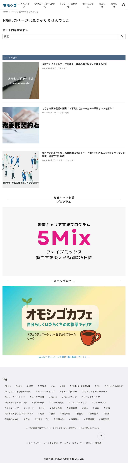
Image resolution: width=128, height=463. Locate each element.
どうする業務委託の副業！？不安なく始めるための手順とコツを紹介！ (78, 108)
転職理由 (75, 419)
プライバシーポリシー (82, 443)
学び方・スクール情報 (44, 5)
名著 (97, 408)
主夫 (43, 408)
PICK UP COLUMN (81, 385)
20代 (8, 385)
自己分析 (94, 413)
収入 (86, 408)
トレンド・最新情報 (68, 5)
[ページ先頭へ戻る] (101, 436)
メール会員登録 (50, 443)
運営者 (98, 443)
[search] (122, 36)
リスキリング (12, 408)
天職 (108, 408)
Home (5, 11)
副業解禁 (73, 408)
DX (63, 385)
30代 (19, 385)
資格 (28, 419)
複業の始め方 (12, 419)
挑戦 (53, 413)
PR (98, 385)
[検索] (124, 5)
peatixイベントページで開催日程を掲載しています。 (64, 356)
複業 (107, 413)
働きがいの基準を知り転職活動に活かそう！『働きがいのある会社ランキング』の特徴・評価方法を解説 (84, 154)
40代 (31, 385)
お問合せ (114, 5)
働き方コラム (88, 5)
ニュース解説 (57, 402)
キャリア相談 (38, 396)
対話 (42, 413)
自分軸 (80, 413)
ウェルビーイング (46, 391)
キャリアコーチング (15, 396)
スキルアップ (24, 5)
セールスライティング (16, 402)
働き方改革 (57, 408)
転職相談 (90, 419)
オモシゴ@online (70, 391)
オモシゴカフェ (34, 443)
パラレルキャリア (78, 402)
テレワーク (39, 402)
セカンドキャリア (91, 396)
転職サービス (43, 419)
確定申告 (66, 413)
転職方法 (60, 419)
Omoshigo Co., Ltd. (73, 458)
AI (54, 385)
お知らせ (102, 5)
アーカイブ (65, 443)
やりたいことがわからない (18, 391)
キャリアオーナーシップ (95, 391)
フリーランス (100, 402)
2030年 (43, 385)
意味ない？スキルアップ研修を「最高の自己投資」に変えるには (75, 63)
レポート (30, 408)
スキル (54, 396)
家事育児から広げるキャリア (19, 413)
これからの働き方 (114, 385)
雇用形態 (105, 419)
